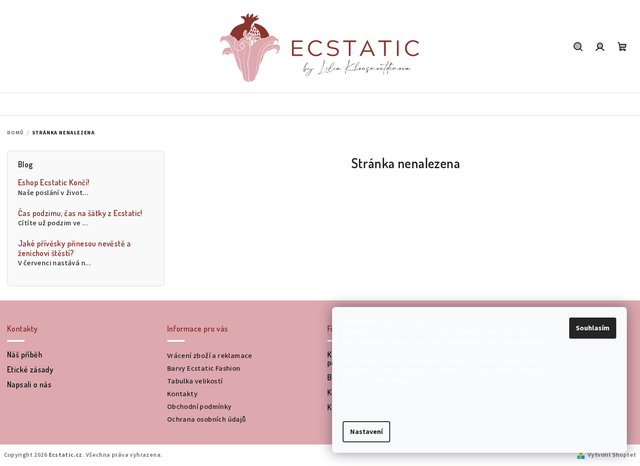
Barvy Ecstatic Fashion (204, 368)
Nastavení (366, 432)
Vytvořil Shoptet (612, 455)
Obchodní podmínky (199, 407)
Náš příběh (24, 354)
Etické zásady (30, 369)
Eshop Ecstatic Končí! (53, 182)
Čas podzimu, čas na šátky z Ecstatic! (80, 213)
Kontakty (182, 394)
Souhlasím (593, 328)
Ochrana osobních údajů (206, 419)
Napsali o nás (29, 384)
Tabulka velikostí (195, 381)
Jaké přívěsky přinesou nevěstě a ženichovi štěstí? (74, 248)
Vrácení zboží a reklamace (209, 356)
